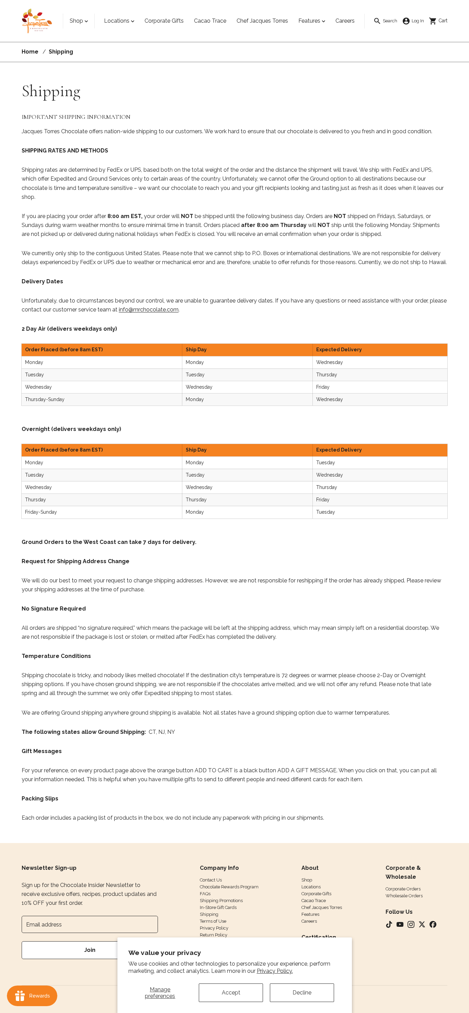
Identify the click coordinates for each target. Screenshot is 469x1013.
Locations (116, 21)
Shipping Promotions (221, 900)
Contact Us (211, 880)
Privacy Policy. (275, 971)
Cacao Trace (313, 900)
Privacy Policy (214, 928)
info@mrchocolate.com (149, 309)
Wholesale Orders (404, 895)
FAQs (205, 893)
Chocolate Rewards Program (229, 886)
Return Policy (213, 934)
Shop (76, 21)
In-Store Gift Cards (218, 907)
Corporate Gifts (316, 893)
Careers (309, 921)
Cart (440, 20)
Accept (231, 992)
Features (309, 21)
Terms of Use (213, 921)
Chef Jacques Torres (321, 907)
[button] (385, 21)
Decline (302, 992)
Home (30, 51)
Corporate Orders (403, 888)
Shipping (209, 914)
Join (89, 950)
